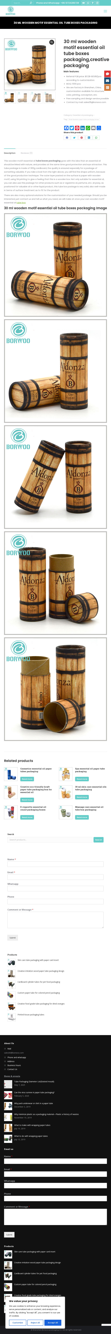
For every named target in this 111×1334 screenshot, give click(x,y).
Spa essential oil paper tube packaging (90, 770)
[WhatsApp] (96, 138)
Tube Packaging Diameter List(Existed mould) (34, 1081)
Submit (13, 937)
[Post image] (8, 1084)
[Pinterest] (81, 138)
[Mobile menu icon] (105, 11)
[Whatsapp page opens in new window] (88, 3)
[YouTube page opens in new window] (83, 3)
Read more (27, 779)
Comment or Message (20, 909)
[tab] (9, 151)
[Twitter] (74, 138)
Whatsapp (12, 884)
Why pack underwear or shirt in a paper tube (33, 1103)
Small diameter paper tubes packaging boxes (84, 119)
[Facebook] (67, 138)
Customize (17, 1322)
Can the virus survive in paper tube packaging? (34, 1092)
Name (11, 859)
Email (11, 872)
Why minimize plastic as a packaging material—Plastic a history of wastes (46, 1114)
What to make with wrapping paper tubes (32, 1125)
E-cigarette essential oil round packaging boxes (33, 808)
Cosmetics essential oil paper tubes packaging (36, 770)
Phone (10, 896)
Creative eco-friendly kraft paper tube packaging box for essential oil (36, 789)
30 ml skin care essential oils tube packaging (90, 788)
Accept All (53, 1322)
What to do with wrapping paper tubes (31, 1136)
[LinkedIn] (89, 138)
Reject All (35, 1322)
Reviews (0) (27, 153)
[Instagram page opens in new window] (97, 3)
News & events (12, 1076)
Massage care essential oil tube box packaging (89, 808)
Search (10, 834)
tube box (21, 202)
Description (9, 153)
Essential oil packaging (83, 115)
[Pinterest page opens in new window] (93, 3)
